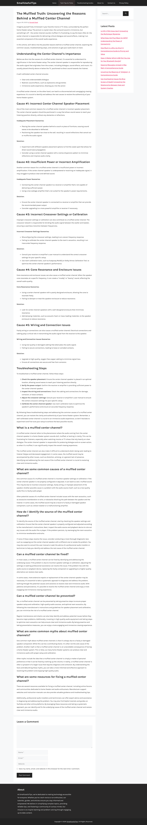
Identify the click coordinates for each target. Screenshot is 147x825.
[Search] (126, 13)
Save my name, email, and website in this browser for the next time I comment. (49, 769)
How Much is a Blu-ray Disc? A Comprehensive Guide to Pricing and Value (115, 51)
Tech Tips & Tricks (66, 3)
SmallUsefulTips (26, 2)
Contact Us (111, 3)
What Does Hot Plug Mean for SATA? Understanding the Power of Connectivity (114, 41)
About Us (100, 3)
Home (54, 3)
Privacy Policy (123, 3)
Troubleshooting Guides (85, 3)
